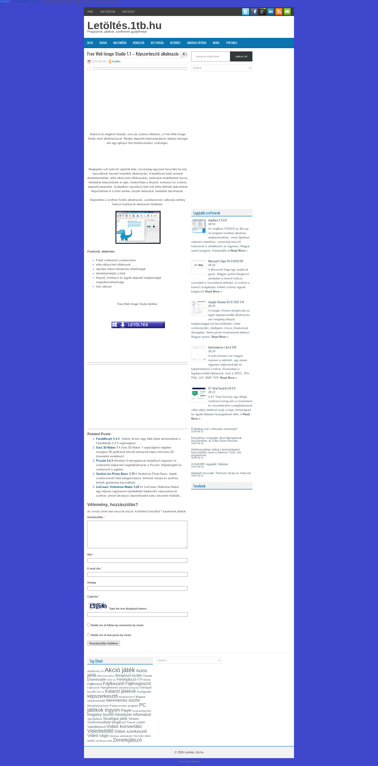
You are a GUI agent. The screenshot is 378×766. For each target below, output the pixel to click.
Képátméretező (127, 697)
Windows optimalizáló (121, 736)
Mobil (216, 42)
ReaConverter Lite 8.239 (222, 347)
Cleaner (147, 675)
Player (126, 710)
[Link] (138, 329)
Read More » (239, 250)
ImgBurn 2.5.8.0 (217, 220)
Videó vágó (98, 735)
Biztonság (157, 42)
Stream (133, 718)
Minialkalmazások (98, 705)
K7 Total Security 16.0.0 (221, 388)
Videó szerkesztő (130, 731)
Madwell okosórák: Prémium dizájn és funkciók (221, 473)
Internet (175, 42)
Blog (90, 42)
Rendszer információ (133, 714)
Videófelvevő (96, 727)
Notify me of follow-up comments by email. (117, 625)
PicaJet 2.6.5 (104, 460)
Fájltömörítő (93, 687)
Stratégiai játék (115, 718)
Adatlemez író (95, 671)
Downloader (96, 679)
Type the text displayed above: (128, 608)
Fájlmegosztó (138, 683)
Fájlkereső (94, 684)
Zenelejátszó (127, 740)
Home (90, 11)
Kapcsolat (128, 11)
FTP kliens (144, 679)
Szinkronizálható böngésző (106, 722)
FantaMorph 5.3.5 (107, 438)
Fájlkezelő (113, 683)
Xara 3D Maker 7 (107, 447)
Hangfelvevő (109, 687)
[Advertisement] (137, 103)
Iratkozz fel (241, 56)
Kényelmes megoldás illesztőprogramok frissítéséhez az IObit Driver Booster (216, 439)
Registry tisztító (100, 714)
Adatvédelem (107, 11)
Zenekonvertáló (103, 741)
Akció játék (120, 669)
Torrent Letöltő (136, 722)
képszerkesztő (102, 696)
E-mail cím (94, 568)
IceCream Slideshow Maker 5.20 (117, 487)
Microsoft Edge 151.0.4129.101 (225, 261)
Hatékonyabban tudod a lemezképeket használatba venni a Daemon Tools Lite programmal (216, 452)
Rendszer (138, 42)
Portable (231, 42)
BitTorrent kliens (105, 676)
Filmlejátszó (126, 679)
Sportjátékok (94, 718)
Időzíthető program (129, 687)
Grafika (116, 61)
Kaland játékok (120, 691)
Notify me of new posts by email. (111, 635)
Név (90, 554)
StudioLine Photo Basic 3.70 (115, 473)
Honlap (91, 582)
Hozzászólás (96, 517)
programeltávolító (142, 711)
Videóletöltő (100, 731)
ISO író (100, 692)
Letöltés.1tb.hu (124, 25)
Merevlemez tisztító (123, 700)
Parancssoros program (124, 705)
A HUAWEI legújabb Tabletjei (209, 464)
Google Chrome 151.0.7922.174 (226, 302)
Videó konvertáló (124, 726)
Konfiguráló (144, 691)
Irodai (103, 42)
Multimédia (119, 42)
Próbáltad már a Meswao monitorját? (214, 429)
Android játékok (196, 42)
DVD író (111, 679)
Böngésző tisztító (128, 675)
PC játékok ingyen (116, 707)
